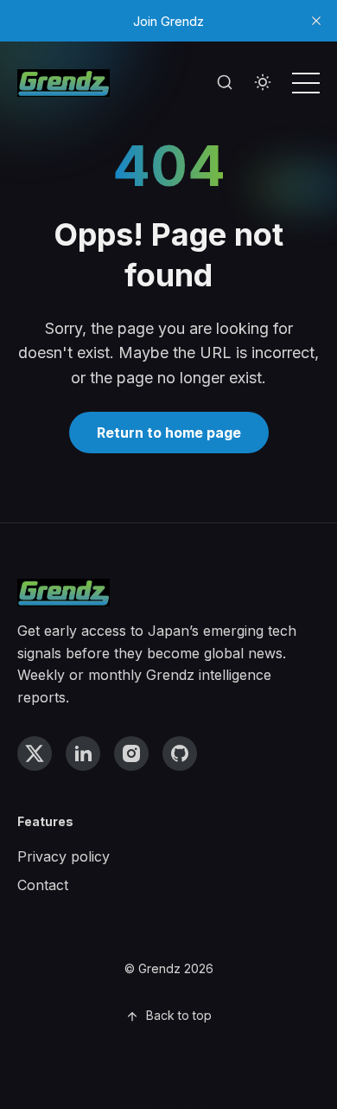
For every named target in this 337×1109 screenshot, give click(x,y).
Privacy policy (63, 856)
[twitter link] (34, 753)
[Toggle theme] (262, 83)
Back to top (179, 1015)
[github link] (179, 753)
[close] (316, 21)
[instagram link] (131, 753)
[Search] (224, 83)
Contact (42, 885)
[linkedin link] (83, 753)
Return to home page (169, 432)
